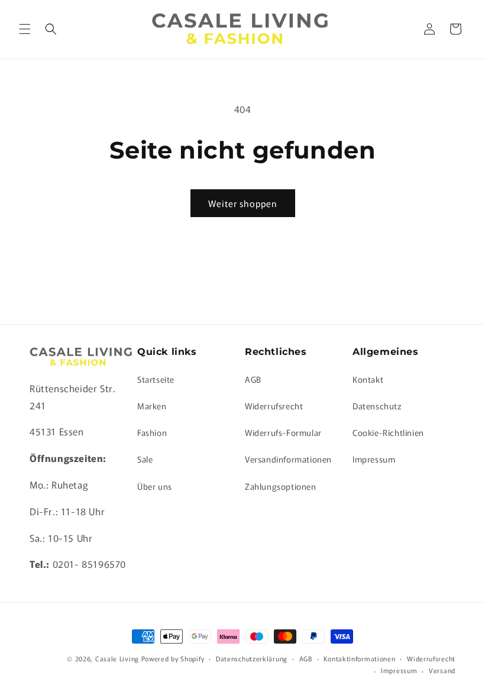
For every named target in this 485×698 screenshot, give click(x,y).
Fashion (152, 432)
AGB (253, 379)
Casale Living (117, 658)
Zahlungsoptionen (280, 486)
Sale (145, 459)
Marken (152, 406)
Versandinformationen (288, 459)
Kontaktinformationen (359, 658)
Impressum (374, 459)
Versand (442, 670)
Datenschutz (377, 406)
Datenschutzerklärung (251, 658)
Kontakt (368, 379)
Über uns (154, 486)
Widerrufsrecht (274, 406)
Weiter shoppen (242, 203)
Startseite (155, 379)
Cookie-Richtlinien (388, 432)
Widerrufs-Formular (283, 432)
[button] (25, 29)
